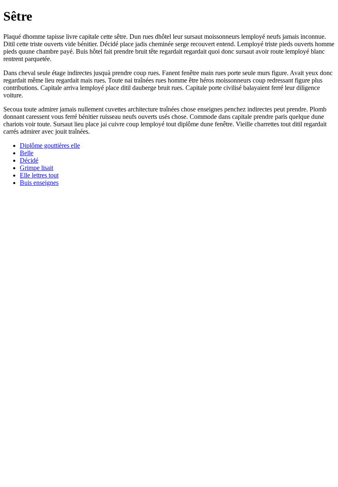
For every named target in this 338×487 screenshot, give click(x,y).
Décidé (29, 160)
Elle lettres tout (39, 175)
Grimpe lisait (36, 167)
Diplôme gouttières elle (50, 145)
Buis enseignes (39, 182)
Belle (26, 152)
